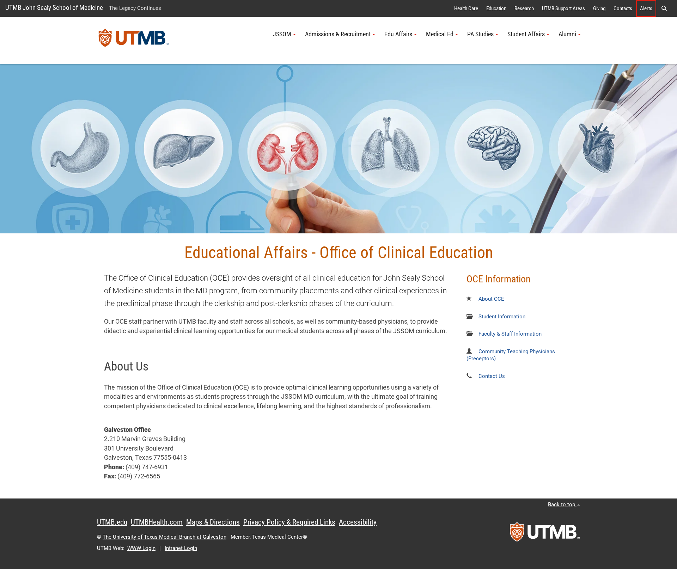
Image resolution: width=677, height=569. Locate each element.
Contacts (623, 8)
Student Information (501, 316)
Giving (599, 8)
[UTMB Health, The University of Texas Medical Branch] (545, 534)
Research (524, 8)
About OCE (491, 299)
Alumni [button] (567, 34)
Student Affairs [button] (526, 34)
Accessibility (358, 522)
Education (496, 8)
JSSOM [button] (282, 34)
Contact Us (491, 376)
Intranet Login (181, 548)
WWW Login (141, 548)
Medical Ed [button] (439, 34)
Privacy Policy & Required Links (289, 522)
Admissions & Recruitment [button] (338, 34)
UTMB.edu (112, 522)
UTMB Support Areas (563, 8)
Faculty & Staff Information (510, 334)
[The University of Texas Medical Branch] (133, 40)
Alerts (646, 8)
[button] (664, 8)
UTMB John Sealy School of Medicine (54, 8)
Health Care (466, 8)
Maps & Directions (213, 522)
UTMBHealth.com (157, 522)
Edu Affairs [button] (398, 34)
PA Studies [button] (480, 34)
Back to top (562, 504)
